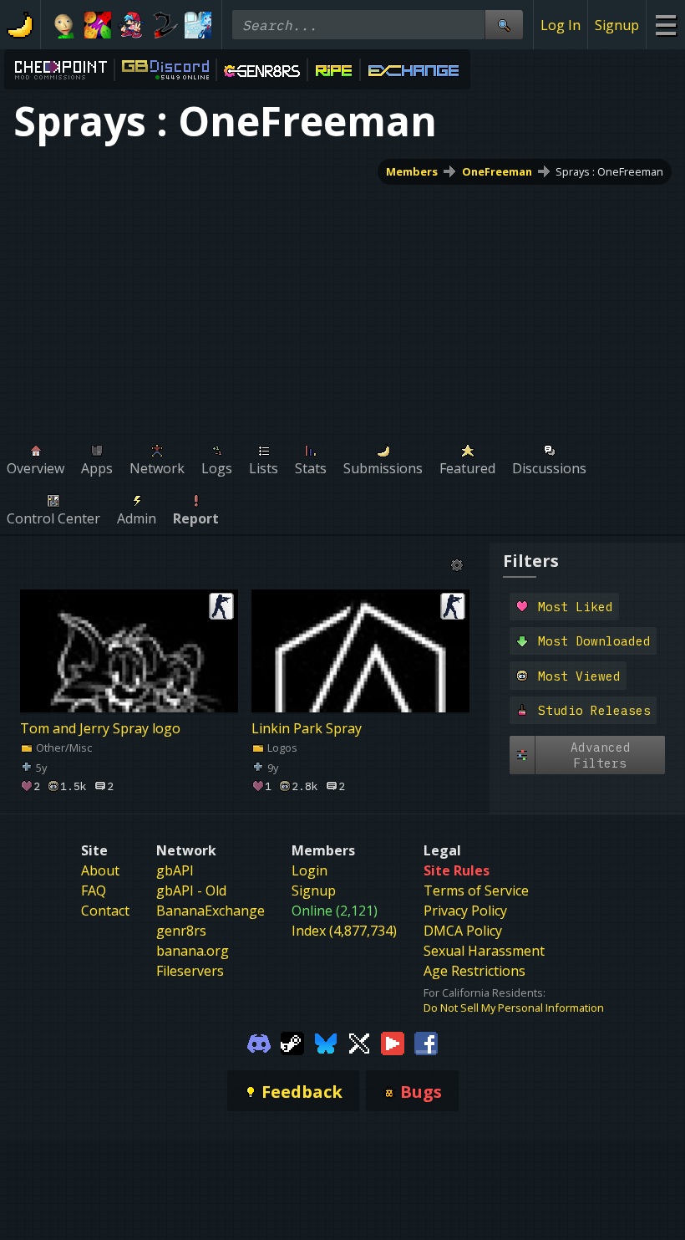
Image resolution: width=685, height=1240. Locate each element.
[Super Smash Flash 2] (164, 25)
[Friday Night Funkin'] (131, 25)
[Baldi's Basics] (64, 25)
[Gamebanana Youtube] (392, 1042)
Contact (105, 910)
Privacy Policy (465, 910)
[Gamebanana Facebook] (426, 1042)
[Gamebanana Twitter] (359, 1042)
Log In (560, 25)
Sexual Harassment (484, 950)
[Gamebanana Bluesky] (325, 1042)
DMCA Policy (463, 930)
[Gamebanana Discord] (259, 1042)
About (100, 870)
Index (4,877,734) (344, 930)
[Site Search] (504, 24)
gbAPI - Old (191, 890)
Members (412, 171)
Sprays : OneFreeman (609, 171)
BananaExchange (210, 910)
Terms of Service (476, 890)
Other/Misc (62, 747)
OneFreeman (497, 171)
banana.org (192, 950)
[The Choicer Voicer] (198, 25)
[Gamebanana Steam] (292, 1042)
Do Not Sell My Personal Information (514, 1007)
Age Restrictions (474, 971)
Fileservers (190, 971)
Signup (617, 25)
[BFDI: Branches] (97, 25)
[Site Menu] (665, 24)
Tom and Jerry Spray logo (100, 728)
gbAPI (175, 870)
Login (309, 870)
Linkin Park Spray (306, 728)
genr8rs (181, 930)
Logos (281, 747)
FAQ (93, 890)
